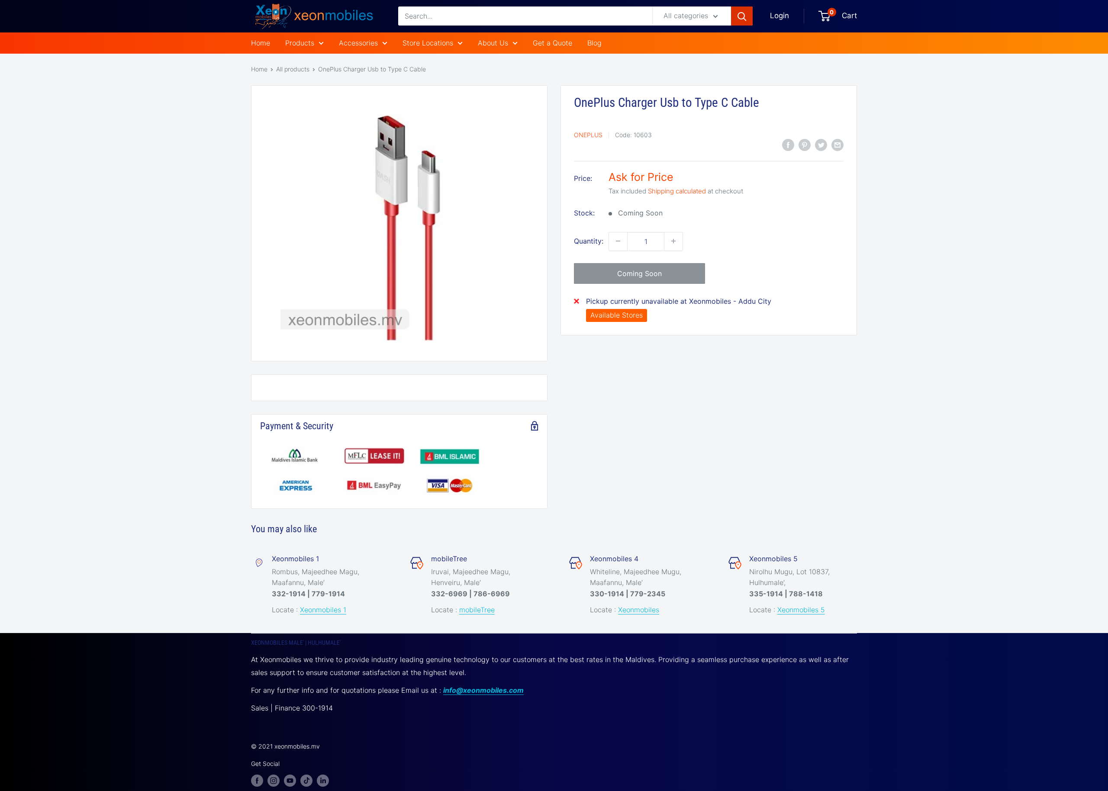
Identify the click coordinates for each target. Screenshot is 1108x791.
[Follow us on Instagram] (273, 780)
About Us (493, 43)
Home (260, 43)
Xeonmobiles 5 (801, 609)
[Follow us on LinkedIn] (323, 780)
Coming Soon (639, 273)
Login (779, 15)
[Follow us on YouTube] (290, 780)
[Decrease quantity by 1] (618, 241)
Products (299, 43)
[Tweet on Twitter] (821, 144)
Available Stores (616, 315)
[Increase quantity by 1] (673, 241)
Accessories (358, 43)
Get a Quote (552, 43)
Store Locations (428, 43)
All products (292, 69)
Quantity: (588, 240)
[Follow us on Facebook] (257, 780)
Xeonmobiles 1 (323, 609)
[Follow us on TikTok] (306, 780)
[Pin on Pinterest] (805, 144)
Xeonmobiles (638, 609)
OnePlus (588, 134)
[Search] (742, 16)
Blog (594, 43)
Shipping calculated (677, 190)
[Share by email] (837, 144)
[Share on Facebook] (788, 144)
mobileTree (477, 609)
